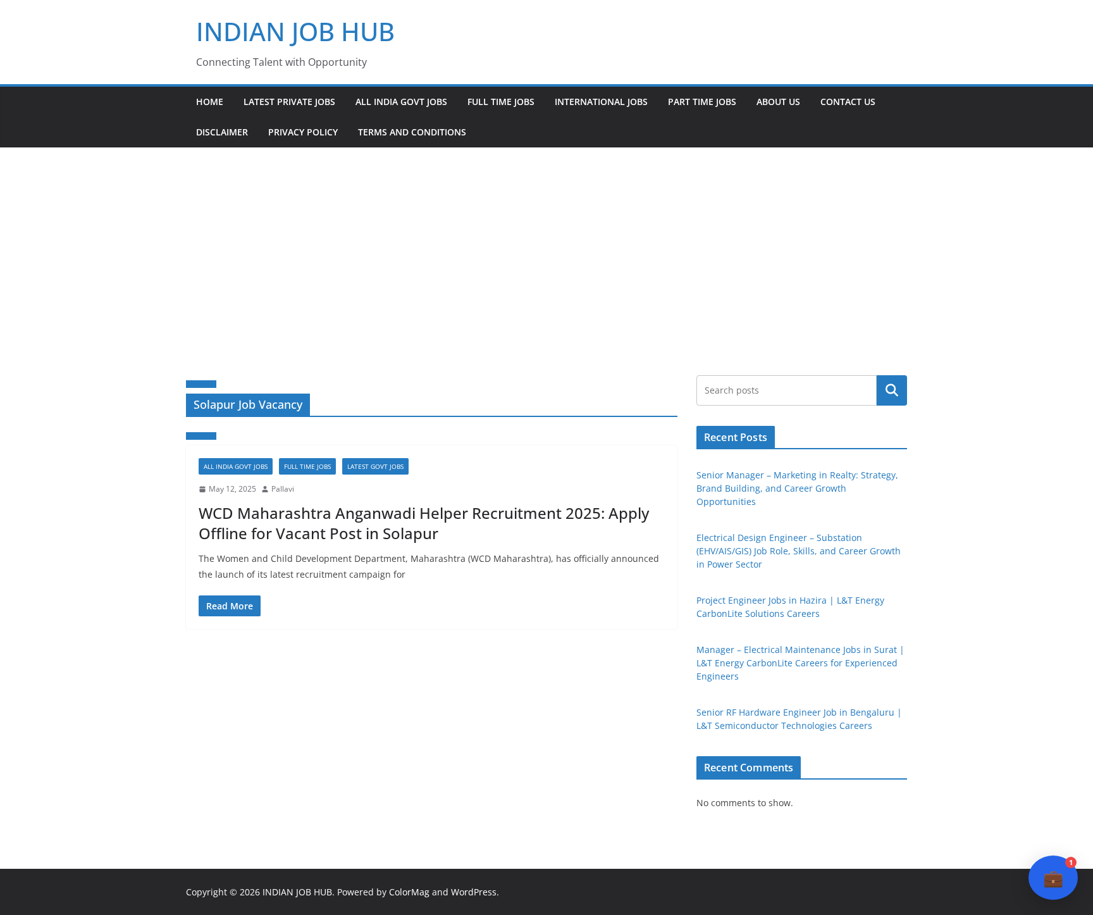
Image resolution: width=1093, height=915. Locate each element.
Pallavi (282, 488)
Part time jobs (702, 102)
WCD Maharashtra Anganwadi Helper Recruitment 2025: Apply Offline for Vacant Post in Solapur (424, 522)
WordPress (474, 892)
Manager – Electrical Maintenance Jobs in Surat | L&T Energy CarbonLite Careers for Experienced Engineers (800, 663)
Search (892, 390)
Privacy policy (303, 132)
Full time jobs (500, 102)
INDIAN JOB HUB (295, 31)
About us (778, 102)
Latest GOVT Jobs (375, 466)
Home (209, 102)
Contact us (847, 102)
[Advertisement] (546, 242)
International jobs (601, 102)
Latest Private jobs (289, 102)
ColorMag (409, 892)
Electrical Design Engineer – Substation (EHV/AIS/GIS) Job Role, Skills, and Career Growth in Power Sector (798, 551)
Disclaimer (222, 132)
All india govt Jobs (401, 102)
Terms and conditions (412, 132)
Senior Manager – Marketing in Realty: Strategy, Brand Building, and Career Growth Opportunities (797, 488)
